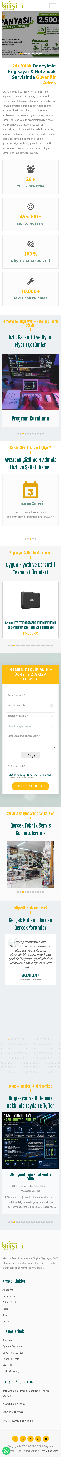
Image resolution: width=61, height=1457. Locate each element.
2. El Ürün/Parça (11, 1371)
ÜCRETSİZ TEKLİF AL (30, 786)
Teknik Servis (9, 1302)
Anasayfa (7, 1289)
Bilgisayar (7, 1340)
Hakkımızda (9, 1296)
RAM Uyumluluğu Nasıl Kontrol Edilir (30, 1176)
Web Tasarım (49, 1450)
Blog (5, 1315)
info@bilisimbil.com (13, 1404)
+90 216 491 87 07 (12, 1412)
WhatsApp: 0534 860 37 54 (17, 1420)
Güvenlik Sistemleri (13, 1352)
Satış (5, 1308)
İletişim (6, 1321)
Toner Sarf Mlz (10, 1359)
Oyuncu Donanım (12, 1346)
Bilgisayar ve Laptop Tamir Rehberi (30, 1186)
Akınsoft (7, 1365)
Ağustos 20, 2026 (31, 1191)
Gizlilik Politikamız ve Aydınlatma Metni (31, 774)
